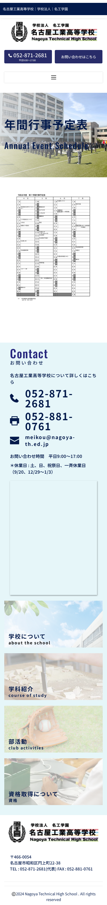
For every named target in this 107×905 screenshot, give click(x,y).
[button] (53, 77)
